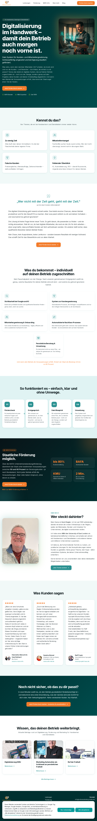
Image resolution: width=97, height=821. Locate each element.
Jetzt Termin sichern (60, 567)
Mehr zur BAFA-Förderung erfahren (14, 489)
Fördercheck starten (86, 3)
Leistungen (26, 3)
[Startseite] (6, 3)
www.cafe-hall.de (48, 661)
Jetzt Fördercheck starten (13, 88)
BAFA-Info (46, 3)
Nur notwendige (66, 810)
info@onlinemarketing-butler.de (85, 799)
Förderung (36, 3)
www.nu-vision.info (17, 661)
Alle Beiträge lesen (47, 779)
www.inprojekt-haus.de (82, 661)
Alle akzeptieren (83, 810)
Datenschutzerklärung (12, 815)
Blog (63, 3)
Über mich (56, 3)
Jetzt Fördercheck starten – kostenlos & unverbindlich (47, 704)
